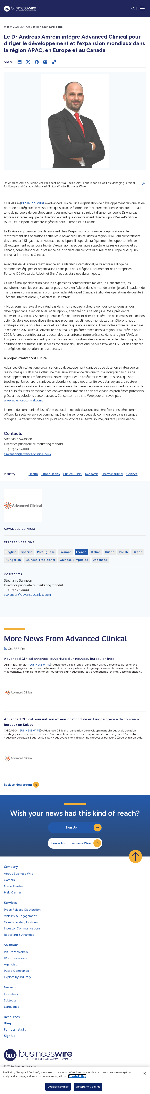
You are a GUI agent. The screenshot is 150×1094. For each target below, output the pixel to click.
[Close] (145, 1073)
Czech (137, 552)
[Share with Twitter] (28, 62)
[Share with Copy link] (54, 62)
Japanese (100, 560)
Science (132, 474)
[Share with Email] (45, 62)
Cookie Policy (77, 1076)
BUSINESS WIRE (33, 203)
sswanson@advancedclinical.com (27, 454)
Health (33, 474)
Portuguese (46, 552)
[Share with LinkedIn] (19, 62)
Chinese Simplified (74, 560)
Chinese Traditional (40, 560)
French (81, 552)
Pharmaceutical (112, 474)
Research (91, 474)
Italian (95, 552)
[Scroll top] (135, 856)
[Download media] (143, 183)
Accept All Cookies (88, 1086)
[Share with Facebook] (37, 62)
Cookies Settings (58, 1086)
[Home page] (20, 9)
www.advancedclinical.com (23, 400)
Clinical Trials (72, 474)
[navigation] (142, 9)
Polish (123, 552)
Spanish (26, 552)
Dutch (109, 552)
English (10, 552)
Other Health (50, 474)
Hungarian (13, 560)
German (65, 552)
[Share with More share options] (62, 62)
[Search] (133, 8)
